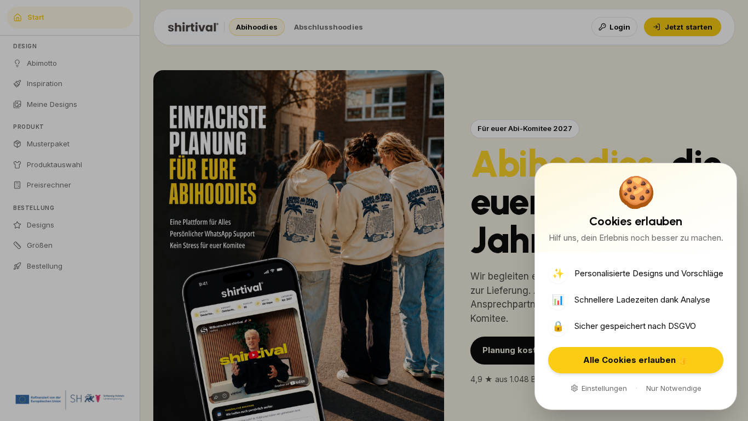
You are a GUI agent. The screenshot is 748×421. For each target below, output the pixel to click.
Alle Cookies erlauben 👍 (635, 360)
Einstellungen (604, 388)
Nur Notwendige (673, 388)
